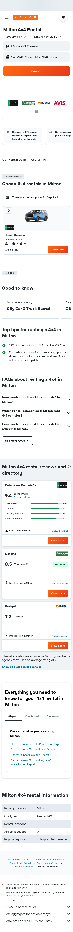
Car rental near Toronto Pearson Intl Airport (36, 744)
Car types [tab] (53, 716)
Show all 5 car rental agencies (21, 667)
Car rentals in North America (49, 859)
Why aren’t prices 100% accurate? (29, 921)
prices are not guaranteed (19, 895)
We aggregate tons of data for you (29, 914)
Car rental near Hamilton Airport (30, 755)
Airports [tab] (13, 716)
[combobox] (15, 37)
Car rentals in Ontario (48, 863)
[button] (6, 17)
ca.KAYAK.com (12, 859)
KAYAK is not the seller (21, 907)
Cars (26, 859)
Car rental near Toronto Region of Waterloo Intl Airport (31, 762)
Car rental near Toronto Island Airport (33, 749)
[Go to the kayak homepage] (25, 17)
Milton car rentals (24, 866)
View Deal (58, 249)
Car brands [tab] (32, 716)
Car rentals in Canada (20, 863)
